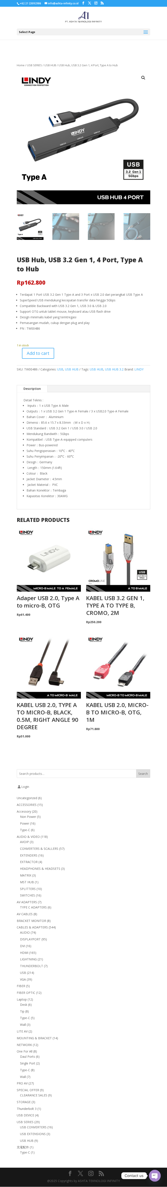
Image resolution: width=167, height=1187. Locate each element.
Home (21, 65)
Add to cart (38, 353)
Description (32, 389)
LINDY (139, 369)
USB (60, 369)
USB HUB (50, 65)
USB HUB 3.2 (114, 369)
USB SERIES (34, 65)
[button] (143, 78)
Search (143, 774)
